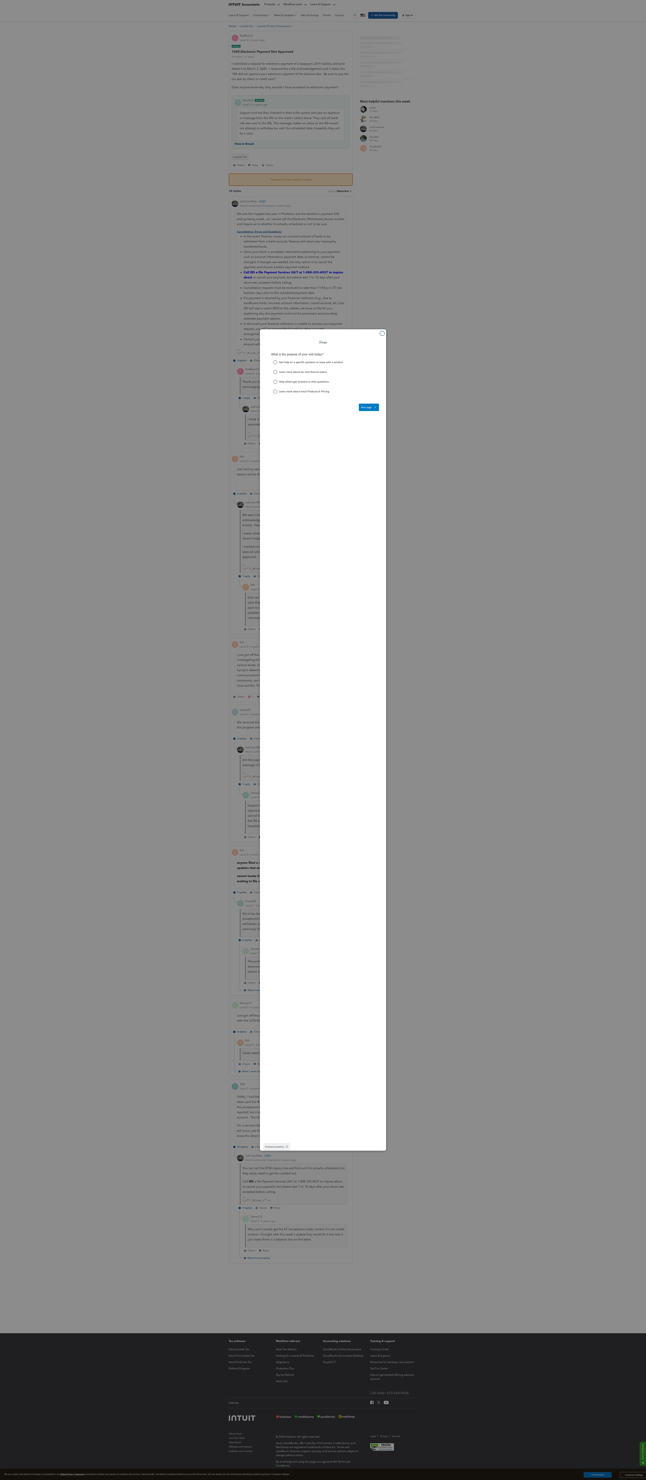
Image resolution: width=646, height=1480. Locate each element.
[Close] (382, 333)
